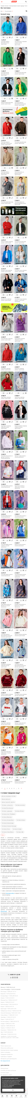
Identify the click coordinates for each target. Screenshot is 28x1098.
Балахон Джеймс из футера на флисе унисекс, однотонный (21, 427)
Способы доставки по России (8, 1070)
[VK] (13, 977)
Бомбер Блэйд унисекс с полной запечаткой (6, 516)
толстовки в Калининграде (7, 823)
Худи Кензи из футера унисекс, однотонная (19, 398)
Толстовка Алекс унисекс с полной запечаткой (20, 516)
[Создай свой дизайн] (12, 37)
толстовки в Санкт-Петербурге (8, 814)
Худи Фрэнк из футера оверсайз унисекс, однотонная (6, 427)
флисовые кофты (10, 893)
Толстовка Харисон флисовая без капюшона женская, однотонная (6, 636)
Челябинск (9, 1037)
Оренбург (8, 1017)
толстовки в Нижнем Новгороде (9, 826)
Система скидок (5, 1072)
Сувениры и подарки (6, 1056)
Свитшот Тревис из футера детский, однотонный (7, 695)
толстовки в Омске (6, 829)
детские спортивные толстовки (9, 796)
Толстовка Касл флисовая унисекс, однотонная (20, 242)
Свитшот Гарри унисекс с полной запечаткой (20, 456)
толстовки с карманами (7, 811)
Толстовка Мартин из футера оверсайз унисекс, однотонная (20, 203)
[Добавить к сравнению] (7, 37)
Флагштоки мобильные (7, 1048)
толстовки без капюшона (7, 808)
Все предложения (5, 1060)
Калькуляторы (4, 1068)
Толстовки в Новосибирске (8, 832)
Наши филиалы (5, 984)
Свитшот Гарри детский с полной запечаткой (20, 723)
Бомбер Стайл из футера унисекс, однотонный (6, 271)
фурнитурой (4, 911)
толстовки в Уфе (19, 832)
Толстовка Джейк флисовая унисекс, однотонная (7, 202)
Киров (7, 1006)
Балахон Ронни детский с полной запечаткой (20, 782)
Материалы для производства (9, 1058)
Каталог (3, 1043)
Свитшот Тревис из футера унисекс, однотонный (7, 242)
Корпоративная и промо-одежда (9, 1050)
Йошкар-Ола (9, 1000)
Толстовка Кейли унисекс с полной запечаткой (7, 486)
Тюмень (8, 1028)
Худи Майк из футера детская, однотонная (5, 723)
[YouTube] (11, 977)
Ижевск (8, 998)
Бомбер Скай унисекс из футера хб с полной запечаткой (20, 606)
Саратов (8, 1025)
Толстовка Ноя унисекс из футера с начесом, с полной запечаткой (6, 457)
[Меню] (1, 1)
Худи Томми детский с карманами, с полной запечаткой (6, 753)
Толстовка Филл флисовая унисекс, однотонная (20, 73)
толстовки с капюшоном (7, 805)
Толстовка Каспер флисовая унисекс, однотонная (5, 74)
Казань (7, 1002)
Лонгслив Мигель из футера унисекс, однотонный (19, 173)
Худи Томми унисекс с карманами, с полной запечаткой (19, 487)
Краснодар (8, 1008)
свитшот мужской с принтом (8, 802)
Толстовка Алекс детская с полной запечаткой (6, 782)
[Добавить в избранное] (10, 37)
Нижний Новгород (10, 1013)
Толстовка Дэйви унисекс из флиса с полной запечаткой (6, 546)
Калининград (9, 1004)
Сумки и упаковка (5, 1052)
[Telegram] (17, 977)
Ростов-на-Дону (10, 1021)
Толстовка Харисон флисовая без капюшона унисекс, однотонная (20, 104)
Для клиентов (5, 1065)
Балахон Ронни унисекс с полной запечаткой (20, 545)
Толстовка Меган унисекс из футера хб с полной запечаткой (20, 576)
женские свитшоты (6, 799)
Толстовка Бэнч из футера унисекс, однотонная (6, 339)
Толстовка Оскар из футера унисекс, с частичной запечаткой (21, 300)
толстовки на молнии (20, 805)
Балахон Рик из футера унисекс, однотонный (6, 299)
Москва (8, 987)
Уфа (7, 1032)
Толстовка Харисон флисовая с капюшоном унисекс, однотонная (6, 143)
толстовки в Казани (20, 820)
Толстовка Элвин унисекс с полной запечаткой (7, 575)
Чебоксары (8, 1034)
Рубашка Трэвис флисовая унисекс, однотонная (7, 103)
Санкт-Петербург (10, 989)
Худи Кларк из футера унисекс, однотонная (6, 398)
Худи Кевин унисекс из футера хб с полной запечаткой (6, 606)
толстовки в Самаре (17, 829)
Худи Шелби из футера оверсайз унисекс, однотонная (20, 340)
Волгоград (8, 991)
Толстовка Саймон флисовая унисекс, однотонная (5, 43)
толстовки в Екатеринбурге (8, 820)
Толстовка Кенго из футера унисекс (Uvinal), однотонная (21, 43)
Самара (7, 1023)
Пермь (7, 1019)
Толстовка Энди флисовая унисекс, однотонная (20, 142)
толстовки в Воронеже (7, 817)
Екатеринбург (9, 996)
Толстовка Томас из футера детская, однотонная (21, 695)
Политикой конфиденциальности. (8, 1086)
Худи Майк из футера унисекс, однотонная (5, 369)
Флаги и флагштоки (6, 1046)
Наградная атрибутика (7, 1054)
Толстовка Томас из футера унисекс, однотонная (21, 271)
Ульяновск (8, 1030)
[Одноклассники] (15, 977)
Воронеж (8, 993)
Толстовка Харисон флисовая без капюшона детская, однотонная (20, 665)
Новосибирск (9, 1015)
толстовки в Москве (19, 811)
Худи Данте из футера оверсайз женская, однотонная (6, 665)
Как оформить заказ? (6, 1074)
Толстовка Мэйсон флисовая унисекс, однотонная (5, 173)
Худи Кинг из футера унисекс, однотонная (19, 369)
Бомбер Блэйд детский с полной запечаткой (20, 752)
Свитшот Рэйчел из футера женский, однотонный (21, 635)
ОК (13, 1090)
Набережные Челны (11, 1010)
